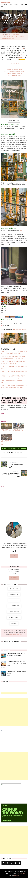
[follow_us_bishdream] (14, 316)
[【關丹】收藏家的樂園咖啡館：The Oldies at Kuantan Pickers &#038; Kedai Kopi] (6, 437)
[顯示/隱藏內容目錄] (17, 121)
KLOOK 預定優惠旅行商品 (14, 605)
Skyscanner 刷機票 (14, 588)
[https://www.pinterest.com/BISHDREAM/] (19, 863)
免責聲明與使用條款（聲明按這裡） (15, 634)
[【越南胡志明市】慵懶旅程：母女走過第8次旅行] (18, 426)
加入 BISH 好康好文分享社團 (18, 71)
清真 (18, 452)
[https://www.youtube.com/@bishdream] (11, 863)
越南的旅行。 (21, 57)
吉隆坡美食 (8, 452)
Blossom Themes (21, 873)
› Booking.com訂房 (9, 73)
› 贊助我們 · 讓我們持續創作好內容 (14, 75)
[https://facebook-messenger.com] (15, 863)
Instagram (24, 329)
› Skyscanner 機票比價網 (17, 73)
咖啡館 (15, 452)
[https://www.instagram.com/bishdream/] (7, 863)
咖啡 (12, 452)
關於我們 (14, 555)
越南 (23, 48)
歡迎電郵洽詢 (14, 577)
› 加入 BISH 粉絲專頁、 (8, 71)
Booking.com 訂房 (14, 594)
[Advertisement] (14, 712)
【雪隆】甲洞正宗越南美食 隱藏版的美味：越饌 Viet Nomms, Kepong (6, 431)
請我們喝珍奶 (14, 623)
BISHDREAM (6, 3)
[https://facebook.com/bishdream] (3, 863)
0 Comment (14, 28)
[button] (4, 157)
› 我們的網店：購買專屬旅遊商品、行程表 (14, 69)
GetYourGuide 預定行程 (14, 617)
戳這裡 (21, 230)
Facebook (18, 329)
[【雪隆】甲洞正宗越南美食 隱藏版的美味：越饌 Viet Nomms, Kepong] (6, 426)
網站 (14, 329)
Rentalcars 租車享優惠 (14, 611)
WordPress (16, 875)
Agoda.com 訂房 (14, 600)
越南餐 (21, 452)
